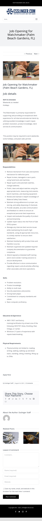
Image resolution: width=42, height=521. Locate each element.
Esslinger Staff (9, 383)
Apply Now (7, 375)
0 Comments (29, 383)
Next (36, 54)
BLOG (27, 3)
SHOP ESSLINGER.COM (19, 3)
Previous (29, 54)
